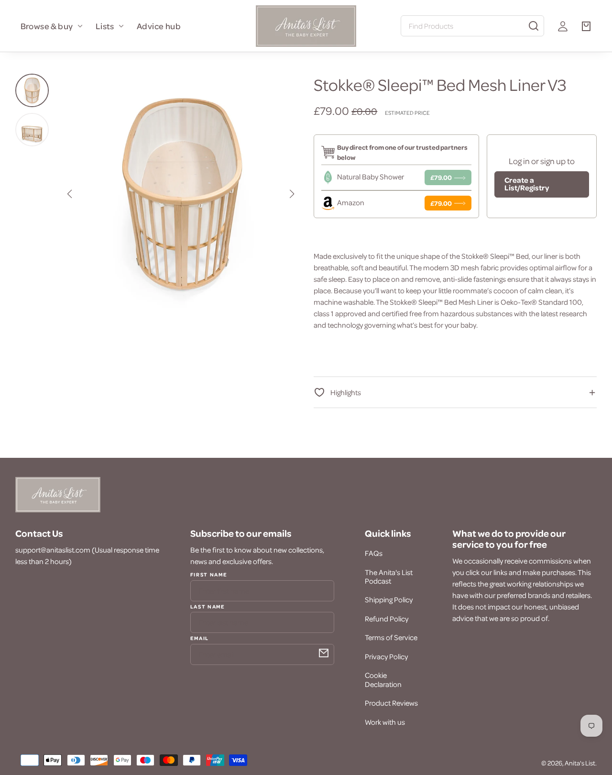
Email (199, 637)
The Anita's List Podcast (389, 576)
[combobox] (472, 25)
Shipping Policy (389, 599)
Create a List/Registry (526, 183)
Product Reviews (391, 703)
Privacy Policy (386, 656)
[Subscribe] (323, 653)
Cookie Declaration (383, 679)
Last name (207, 606)
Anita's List (580, 763)
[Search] (533, 25)
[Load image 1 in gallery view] (32, 90)
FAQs (373, 553)
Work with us (385, 722)
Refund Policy (386, 618)
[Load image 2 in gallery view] (32, 129)
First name (209, 574)
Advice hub (159, 26)
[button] (69, 193)
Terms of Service (391, 637)
